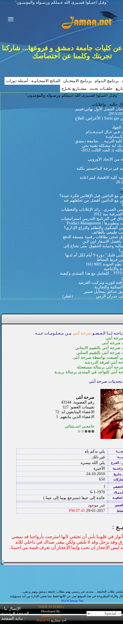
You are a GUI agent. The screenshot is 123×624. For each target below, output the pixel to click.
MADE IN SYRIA (50, 606)
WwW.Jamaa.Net (72, 600)
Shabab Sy (43, 620)
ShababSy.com (51, 615)
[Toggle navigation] (9, 20)
